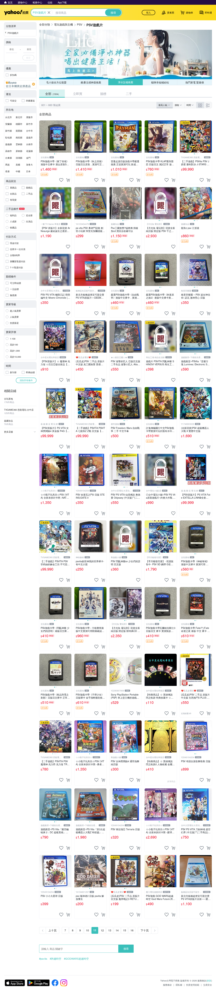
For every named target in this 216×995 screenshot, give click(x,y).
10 (87, 930)
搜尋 (126, 948)
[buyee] (20, 84)
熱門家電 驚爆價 (194, 82)
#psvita (43, 958)
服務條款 (167, 984)
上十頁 (52, 930)
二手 (129, 93)
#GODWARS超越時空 (76, 958)
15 (124, 930)
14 (117, 930)
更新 (209, 980)
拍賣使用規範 (192, 984)
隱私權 (179, 984)
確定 (28, 57)
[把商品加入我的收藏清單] (61, 180)
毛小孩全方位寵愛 (56, 82)
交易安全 (207, 984)
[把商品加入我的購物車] (68, 180)
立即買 (77, 93)
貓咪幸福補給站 (160, 82)
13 (109, 930)
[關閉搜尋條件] (49, 12)
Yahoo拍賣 (16, 12)
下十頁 (145, 930)
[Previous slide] (41, 136)
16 (131, 930)
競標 (103, 93)
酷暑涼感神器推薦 (91, 82)
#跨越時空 (55, 958)
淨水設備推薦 (125, 82)
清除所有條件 (26, 380)
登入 (148, 12)
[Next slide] (69, 136)
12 (102, 930)
